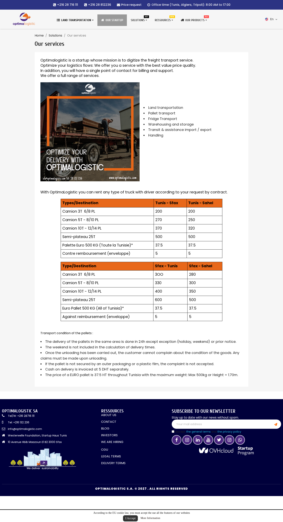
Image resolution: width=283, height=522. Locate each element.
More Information (150, 518)
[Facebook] (176, 440)
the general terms (198, 432)
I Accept (130, 518)
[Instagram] (187, 440)
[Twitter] (219, 440)
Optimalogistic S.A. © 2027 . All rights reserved (141, 488)
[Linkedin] (198, 440)
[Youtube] (208, 440)
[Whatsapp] (240, 440)
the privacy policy (229, 432)
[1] (275, 424)
